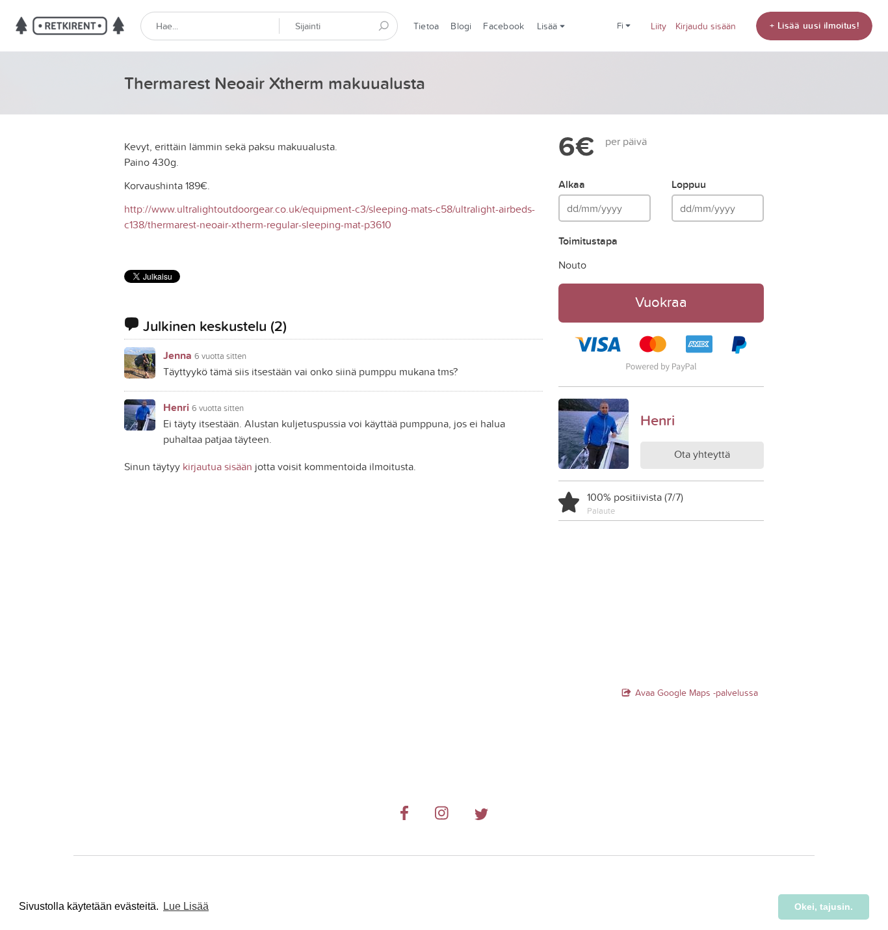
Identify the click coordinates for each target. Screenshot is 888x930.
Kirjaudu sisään (705, 26)
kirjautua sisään (217, 466)
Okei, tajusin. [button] (823, 906)
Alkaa (571, 184)
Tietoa (426, 26)
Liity (658, 26)
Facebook (503, 26)
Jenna (177, 355)
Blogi (461, 26)
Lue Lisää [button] (186, 906)
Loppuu (689, 184)
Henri (176, 407)
